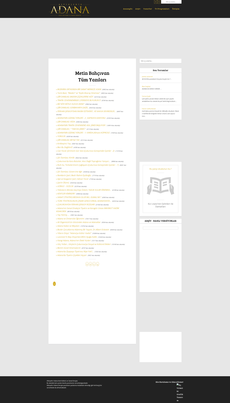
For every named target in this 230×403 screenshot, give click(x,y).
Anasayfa (127, 8)
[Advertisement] (115, 37)
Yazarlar (147, 8)
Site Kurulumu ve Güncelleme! (169, 382)
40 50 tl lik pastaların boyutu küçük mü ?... (157, 77)
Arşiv (137, 8)
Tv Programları (162, 8)
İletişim (175, 8)
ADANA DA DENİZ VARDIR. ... (152, 87)
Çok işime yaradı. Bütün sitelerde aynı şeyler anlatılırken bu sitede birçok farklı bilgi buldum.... (159, 98)
